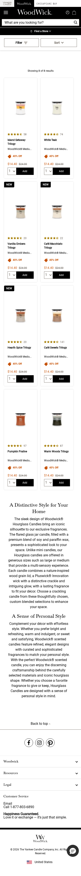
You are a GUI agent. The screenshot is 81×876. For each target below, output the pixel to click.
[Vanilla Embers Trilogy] (20, 232)
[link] (40, 31)
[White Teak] (57, 128)
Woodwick (10, 761)
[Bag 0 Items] (74, 12)
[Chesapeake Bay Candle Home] (47, 3)
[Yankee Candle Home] (7, 3)
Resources (10, 773)
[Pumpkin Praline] (20, 439)
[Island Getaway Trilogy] (20, 128)
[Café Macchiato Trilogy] (57, 232)
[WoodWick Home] (24, 3)
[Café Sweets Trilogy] (57, 336)
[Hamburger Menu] (5, 12)
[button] (73, 851)
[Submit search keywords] (68, 12)
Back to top (40, 724)
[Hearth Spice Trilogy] (20, 336)
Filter (19, 42)
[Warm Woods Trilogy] (57, 439)
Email (7, 803)
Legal (7, 785)
